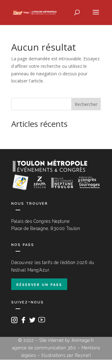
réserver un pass (39, 284)
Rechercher (86, 104)
